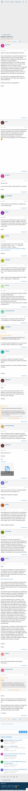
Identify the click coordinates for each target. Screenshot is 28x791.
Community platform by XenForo (13, 789)
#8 (26, 290)
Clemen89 (6, 764)
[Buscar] (26, 1)
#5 (26, 217)
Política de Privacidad (5, 787)
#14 (26, 450)
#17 (26, 537)
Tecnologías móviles (14, 741)
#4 (26, 201)
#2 (26, 127)
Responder (24, 117)
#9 (26, 316)
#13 (26, 431)
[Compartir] (25, 50)
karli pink (6, 757)
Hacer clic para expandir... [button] (14, 418)
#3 (26, 180)
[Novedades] (23, 1)
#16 (26, 509)
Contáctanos (4, 785)
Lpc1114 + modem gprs (11, 746)
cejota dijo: (4, 677)
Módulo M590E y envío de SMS (13, 740)
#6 (26, 241)
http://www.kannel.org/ (7, 579)
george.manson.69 (8, 747)
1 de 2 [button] (9, 41)
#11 (26, 356)
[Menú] (2, 2)
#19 (26, 658)
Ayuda (13, 787)
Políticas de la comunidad (13, 785)
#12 (26, 385)
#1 (26, 50)
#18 (26, 564)
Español (4, 783)
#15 (26, 487)
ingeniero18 (6, 741)
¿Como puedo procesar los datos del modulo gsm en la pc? (14, 754)
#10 (26, 332)
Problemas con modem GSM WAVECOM (15, 769)
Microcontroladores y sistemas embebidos (14, 748)
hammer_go (6, 771)
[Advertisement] (14, 19)
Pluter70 (4, 39)
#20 (26, 674)
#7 (26, 265)
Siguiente (14, 41)
